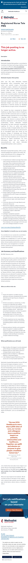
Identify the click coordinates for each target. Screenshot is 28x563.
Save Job (22, 39)
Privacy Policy (6, 553)
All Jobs (3, 533)
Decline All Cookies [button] (7, 557)
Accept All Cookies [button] (17, 557)
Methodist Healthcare (14, 11)
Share (12, 39)
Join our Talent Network (14, 510)
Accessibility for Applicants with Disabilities (12, 537)
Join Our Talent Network (7, 535)
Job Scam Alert (5, 538)
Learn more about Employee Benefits (11, 227)
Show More (24, 7)
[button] (7, 560)
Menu (2, 11)
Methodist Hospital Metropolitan (7, 29)
